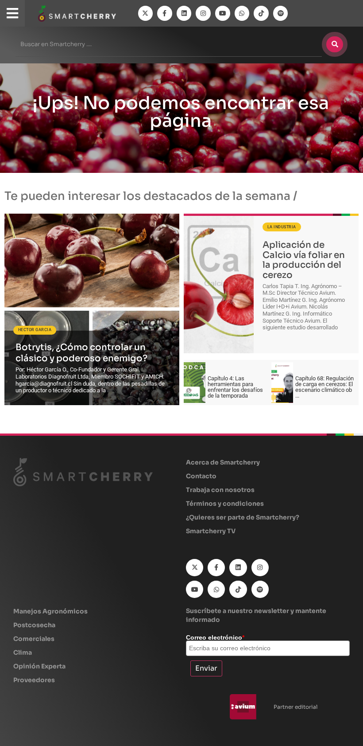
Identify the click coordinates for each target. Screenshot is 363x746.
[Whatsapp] (242, 13)
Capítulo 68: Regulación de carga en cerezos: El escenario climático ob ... (324, 386)
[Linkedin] (184, 13)
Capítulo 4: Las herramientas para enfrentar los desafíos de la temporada (235, 386)
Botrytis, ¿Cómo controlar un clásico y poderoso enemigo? (81, 353)
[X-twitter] (145, 13)
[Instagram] (203, 13)
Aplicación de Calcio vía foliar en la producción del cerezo (304, 260)
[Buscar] (335, 44)
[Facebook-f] (164, 13)
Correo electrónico (215, 637)
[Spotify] (280, 13)
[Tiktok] (261, 13)
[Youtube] (222, 13)
